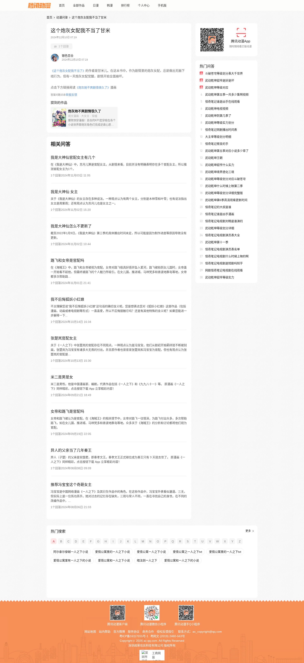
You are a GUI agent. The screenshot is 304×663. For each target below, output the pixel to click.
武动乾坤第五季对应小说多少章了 (227, 150)
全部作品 (79, 5)
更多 (248, 530)
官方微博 (119, 631)
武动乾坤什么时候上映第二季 (224, 186)
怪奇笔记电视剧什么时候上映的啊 (227, 256)
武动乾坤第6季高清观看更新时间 (226, 200)
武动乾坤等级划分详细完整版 (224, 193)
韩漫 (110, 5)
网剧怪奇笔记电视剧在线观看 (224, 270)
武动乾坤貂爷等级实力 (219, 277)
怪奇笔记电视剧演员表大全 (222, 235)
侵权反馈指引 (165, 631)
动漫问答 (62, 17)
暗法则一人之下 (147, 560)
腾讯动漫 (39, 5)
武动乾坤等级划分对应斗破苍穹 (225, 179)
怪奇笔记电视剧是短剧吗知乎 (224, 263)
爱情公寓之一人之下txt (187, 551)
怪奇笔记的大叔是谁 (218, 207)
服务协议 (133, 631)
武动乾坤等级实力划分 (219, 122)
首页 (62, 5)
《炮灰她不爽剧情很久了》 (92, 87)
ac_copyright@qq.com (207, 631)
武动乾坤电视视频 (216, 108)
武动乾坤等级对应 (216, 87)
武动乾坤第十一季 (216, 242)
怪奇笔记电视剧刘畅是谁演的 (224, 221)
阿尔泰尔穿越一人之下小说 (70, 551)
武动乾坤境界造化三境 (219, 172)
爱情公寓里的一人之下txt (225, 551)
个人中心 (144, 5)
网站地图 (90, 631)
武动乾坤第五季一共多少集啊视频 (227, 94)
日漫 (96, 5)
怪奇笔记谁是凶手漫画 (219, 214)
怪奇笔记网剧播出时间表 (221, 129)
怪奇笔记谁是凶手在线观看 (222, 101)
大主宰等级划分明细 (218, 136)
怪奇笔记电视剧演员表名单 (222, 249)
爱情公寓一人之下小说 (151, 551)
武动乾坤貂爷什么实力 (219, 164)
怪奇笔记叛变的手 (216, 143)
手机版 (162, 5)
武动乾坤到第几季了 (218, 115)
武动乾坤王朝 (214, 157)
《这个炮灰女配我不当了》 (68, 70)
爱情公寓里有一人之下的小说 (72, 560)
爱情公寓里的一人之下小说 (112, 551)
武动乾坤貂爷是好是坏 (219, 80)
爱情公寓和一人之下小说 (114, 560)
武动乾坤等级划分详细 (219, 228)
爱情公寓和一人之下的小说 (181, 560)
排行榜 (125, 5)
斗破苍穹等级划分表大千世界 (224, 73)
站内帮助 (104, 631)
